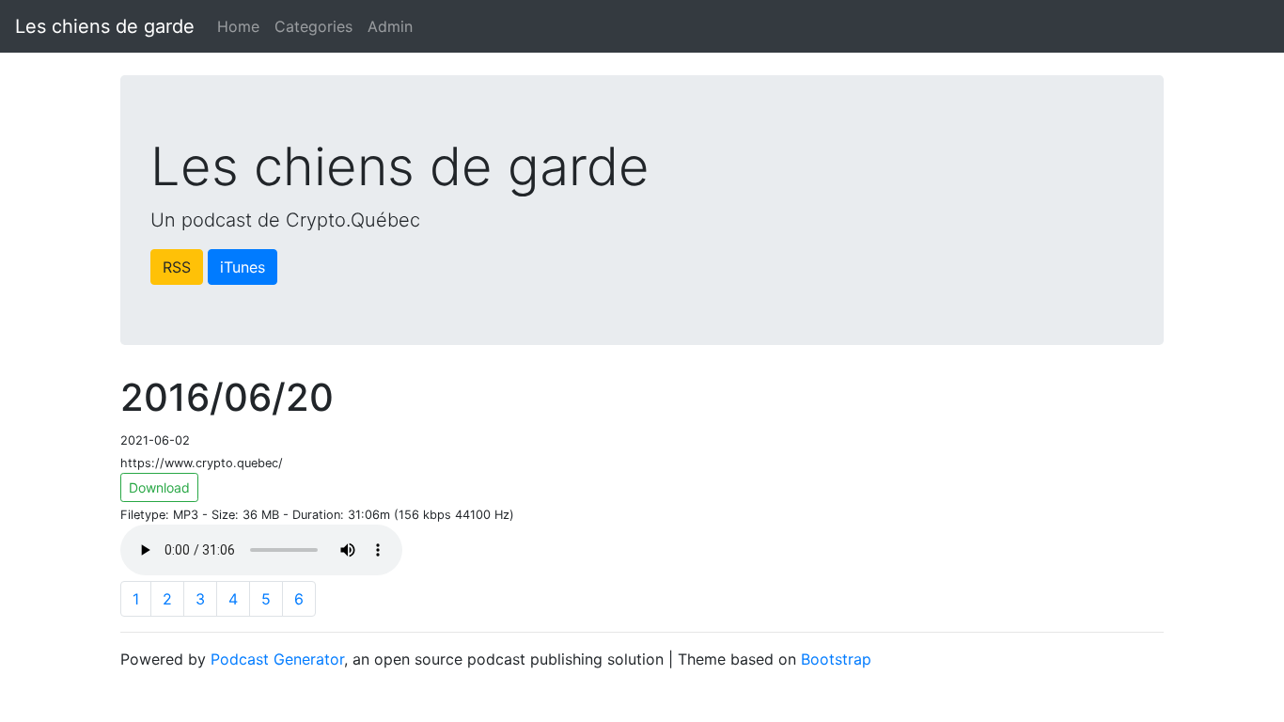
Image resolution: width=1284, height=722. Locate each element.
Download (159, 487)
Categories (313, 26)
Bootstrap (836, 659)
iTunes (242, 267)
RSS (177, 267)
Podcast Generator (277, 659)
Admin (390, 26)
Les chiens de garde (105, 26)
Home (238, 26)
